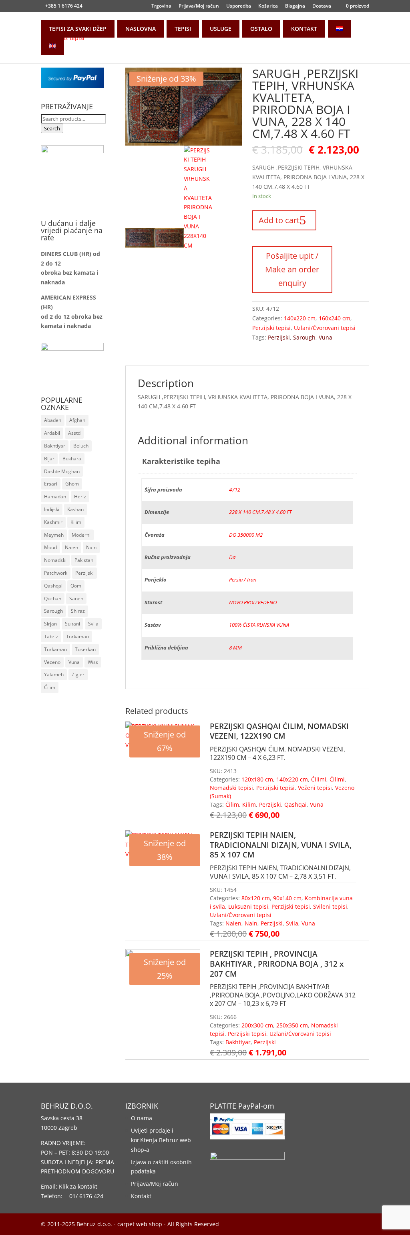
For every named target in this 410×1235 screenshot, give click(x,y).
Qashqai (295, 804)
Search (52, 128)
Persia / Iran (242, 579)
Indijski (51, 509)
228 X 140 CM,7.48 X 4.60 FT (260, 512)
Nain (251, 923)
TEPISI (183, 28)
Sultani (72, 623)
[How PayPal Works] (72, 86)
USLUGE (220, 28)
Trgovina (161, 6)
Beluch (80, 445)
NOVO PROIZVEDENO (253, 602)
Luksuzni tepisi (248, 906)
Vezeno (52, 662)
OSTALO (261, 28)
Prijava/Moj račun (199, 6)
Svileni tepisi (330, 906)
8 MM (235, 647)
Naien (233, 923)
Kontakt (141, 1196)
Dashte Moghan (62, 471)
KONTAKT (304, 28)
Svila (292, 923)
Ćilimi (318, 779)
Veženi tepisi (315, 787)
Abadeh (52, 420)
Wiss (93, 662)
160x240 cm (334, 318)
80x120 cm (255, 898)
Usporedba (238, 6)
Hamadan (55, 496)
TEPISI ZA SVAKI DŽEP (78, 28)
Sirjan (50, 623)
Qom (75, 585)
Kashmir (53, 522)
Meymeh (54, 535)
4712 (234, 489)
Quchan (52, 598)
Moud (50, 547)
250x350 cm (292, 1025)
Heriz (80, 496)
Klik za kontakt (78, 1186)
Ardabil (52, 433)
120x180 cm (257, 779)
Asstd (74, 433)
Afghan (77, 420)
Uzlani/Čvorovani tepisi (325, 328)
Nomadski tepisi (231, 787)
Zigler (78, 674)
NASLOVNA (140, 28)
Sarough (304, 337)
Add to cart (279, 220)
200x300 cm (257, 1025)
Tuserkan (85, 649)
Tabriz (51, 636)
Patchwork (55, 573)
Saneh (76, 598)
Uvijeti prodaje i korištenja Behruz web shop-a (161, 1140)
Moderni (81, 535)
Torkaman (77, 636)
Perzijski (279, 337)
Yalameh (54, 674)
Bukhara (71, 458)
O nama (141, 1118)
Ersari (50, 483)
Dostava (321, 6)
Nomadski (55, 560)
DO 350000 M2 (246, 535)
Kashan (75, 509)
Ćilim (232, 804)
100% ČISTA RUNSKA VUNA (259, 624)
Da (232, 557)
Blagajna (295, 6)
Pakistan (83, 560)
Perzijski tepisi (271, 328)
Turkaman (55, 649)
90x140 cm (287, 898)
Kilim (249, 804)
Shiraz (78, 611)
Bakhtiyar (238, 1042)
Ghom (72, 483)
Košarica (268, 6)
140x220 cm (300, 318)
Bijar (49, 458)
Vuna (325, 337)
